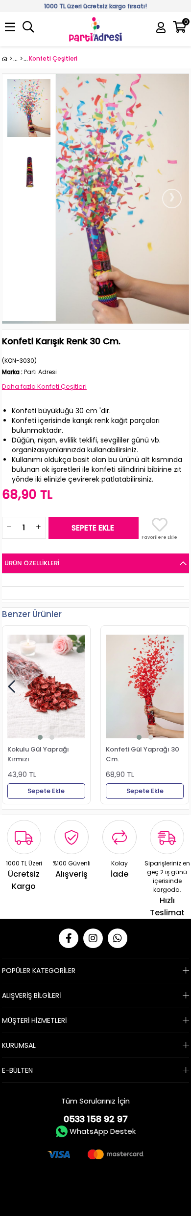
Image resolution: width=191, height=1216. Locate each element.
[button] (40, 737)
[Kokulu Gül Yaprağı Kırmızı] (46, 686)
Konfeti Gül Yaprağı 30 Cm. (142, 754)
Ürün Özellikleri (31, 563)
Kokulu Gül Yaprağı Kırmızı (38, 754)
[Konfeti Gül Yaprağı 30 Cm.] (145, 686)
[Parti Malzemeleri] (7, 58)
